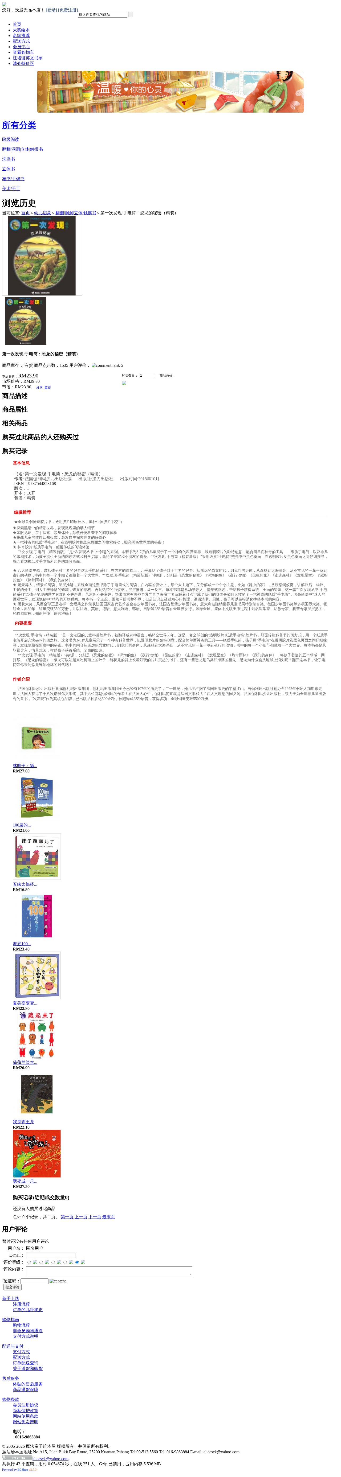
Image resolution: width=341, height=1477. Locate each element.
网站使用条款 (25, 1416)
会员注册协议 (25, 1405)
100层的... (22, 825)
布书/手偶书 (13, 178)
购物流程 (21, 1325)
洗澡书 (8, 159)
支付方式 (21, 1352)
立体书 (8, 169)
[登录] (51, 10)
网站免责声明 (25, 1422)
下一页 (94, 1217)
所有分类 (19, 125)
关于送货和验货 (28, 1368)
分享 (39, 387)
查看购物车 (23, 52)
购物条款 (10, 1399)
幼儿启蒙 (42, 213)
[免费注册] (68, 10)
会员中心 (21, 46)
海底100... (22, 943)
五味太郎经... (25, 884)
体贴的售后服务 (28, 1384)
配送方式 (21, 41)
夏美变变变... (25, 1003)
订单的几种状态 (28, 1309)
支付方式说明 (25, 1336)
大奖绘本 (21, 30)
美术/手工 (11, 188)
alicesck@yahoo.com (50, 1459)
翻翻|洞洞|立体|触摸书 (22, 149)
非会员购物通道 (28, 1330)
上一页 (81, 1217)
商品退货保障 (25, 1389)
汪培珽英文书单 (28, 58)
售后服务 (10, 1378)
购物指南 (10, 1319)
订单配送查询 (25, 1363)
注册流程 (21, 1304)
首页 (17, 24)
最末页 (108, 1217)
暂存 (47, 387)
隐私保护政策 (25, 1410)
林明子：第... (25, 765)
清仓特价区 (23, 63)
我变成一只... (25, 1181)
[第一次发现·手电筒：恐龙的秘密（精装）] (42, 294)
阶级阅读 (10, 139)
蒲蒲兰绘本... (25, 1062)
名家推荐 (21, 35)
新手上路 (10, 1298)
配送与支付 (12, 1346)
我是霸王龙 (23, 1122)
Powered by (19, 1469)
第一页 (67, 1217)
